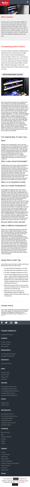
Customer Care (5, 454)
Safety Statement (5, 465)
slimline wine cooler (17, 57)
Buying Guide (5, 470)
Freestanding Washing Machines (10, 391)
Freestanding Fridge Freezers (9, 416)
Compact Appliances (8, 331)
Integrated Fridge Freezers (8, 422)
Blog (2, 434)
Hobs (3, 368)
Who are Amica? (5, 432)
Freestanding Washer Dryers (9, 388)
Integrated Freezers (6, 420)
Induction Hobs (5, 372)
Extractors (5, 360)
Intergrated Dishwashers (7, 356)
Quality (3, 443)
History (3, 441)
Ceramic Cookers (6, 342)
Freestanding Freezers (7, 414)
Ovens (3, 399)
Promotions (4, 467)
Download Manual (6, 436)
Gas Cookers (4, 346)
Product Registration (6, 461)
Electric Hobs (4, 377)
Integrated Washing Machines (9, 395)
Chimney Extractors (6, 363)
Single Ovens (5, 402)
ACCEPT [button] (15, 484)
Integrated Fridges (6, 425)
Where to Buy (5, 459)
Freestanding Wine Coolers (13, 74)
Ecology (3, 439)
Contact (3, 452)
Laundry (4, 383)
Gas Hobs (4, 379)
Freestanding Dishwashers (8, 354)
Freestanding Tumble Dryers (9, 386)
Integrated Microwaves (7, 334)
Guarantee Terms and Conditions (10, 463)
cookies (16, 478)
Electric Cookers (5, 344)
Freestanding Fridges (7, 418)
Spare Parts (4, 456)
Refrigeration (6, 410)
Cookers (4, 338)
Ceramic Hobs (5, 374)
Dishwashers (6, 350)
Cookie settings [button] (21, 482)
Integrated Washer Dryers (8, 393)
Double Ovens (5, 405)
